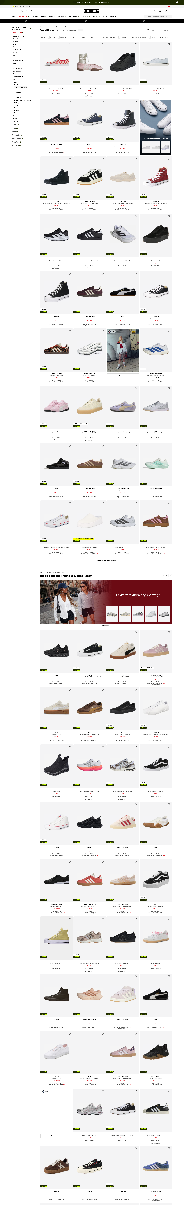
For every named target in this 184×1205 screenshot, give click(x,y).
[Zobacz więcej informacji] (56, 96)
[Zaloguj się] (155, 11)
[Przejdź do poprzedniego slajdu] (160, 575)
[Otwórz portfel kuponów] (149, 11)
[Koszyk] (171, 11)
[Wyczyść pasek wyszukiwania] (171, 16)
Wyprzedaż (50, 27)
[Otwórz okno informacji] (177, 2)
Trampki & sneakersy (68, 27)
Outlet (16, 6)
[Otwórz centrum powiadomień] (160, 11)
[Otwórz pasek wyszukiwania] (145, 16)
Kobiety (14, 11)
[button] (152, 30)
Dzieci (33, 11)
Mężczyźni (24, 11)
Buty (57, 27)
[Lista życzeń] (165, 11)
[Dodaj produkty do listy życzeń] (69, 44)
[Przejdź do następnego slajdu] (170, 575)
